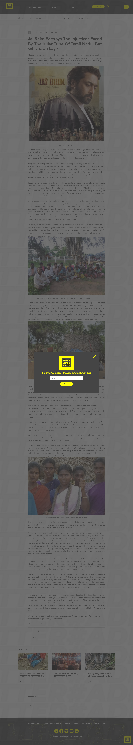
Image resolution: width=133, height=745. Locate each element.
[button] (94, 356)
